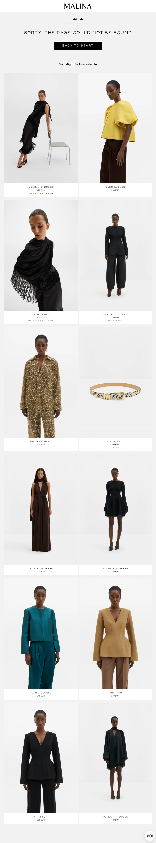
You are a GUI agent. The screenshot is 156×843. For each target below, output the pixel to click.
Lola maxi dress (41, 568)
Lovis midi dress (41, 187)
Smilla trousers (115, 314)
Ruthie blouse (41, 693)
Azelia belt (115, 441)
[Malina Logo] (78, 6)
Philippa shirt (40, 441)
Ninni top (115, 693)
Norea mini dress (115, 817)
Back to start (78, 45)
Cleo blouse (115, 187)
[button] (150, 836)
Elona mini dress (115, 568)
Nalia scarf (41, 314)
